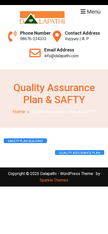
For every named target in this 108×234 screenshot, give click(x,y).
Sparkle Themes (54, 180)
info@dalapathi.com (61, 55)
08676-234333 (33, 38)
